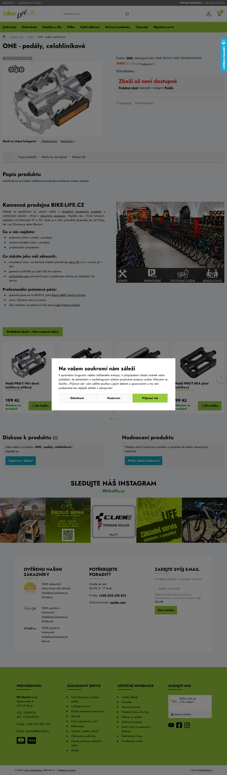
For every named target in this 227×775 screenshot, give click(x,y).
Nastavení (113, 398)
